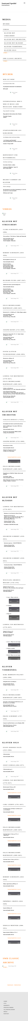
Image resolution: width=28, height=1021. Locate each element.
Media (5, 1011)
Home (5, 1001)
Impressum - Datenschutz (14, 985)
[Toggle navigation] (24, 3)
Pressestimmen (8, 1007)
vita (5, 1003)
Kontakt (6, 1013)
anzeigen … (5, 52)
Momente (7, 1005)
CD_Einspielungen (9, 1009)
